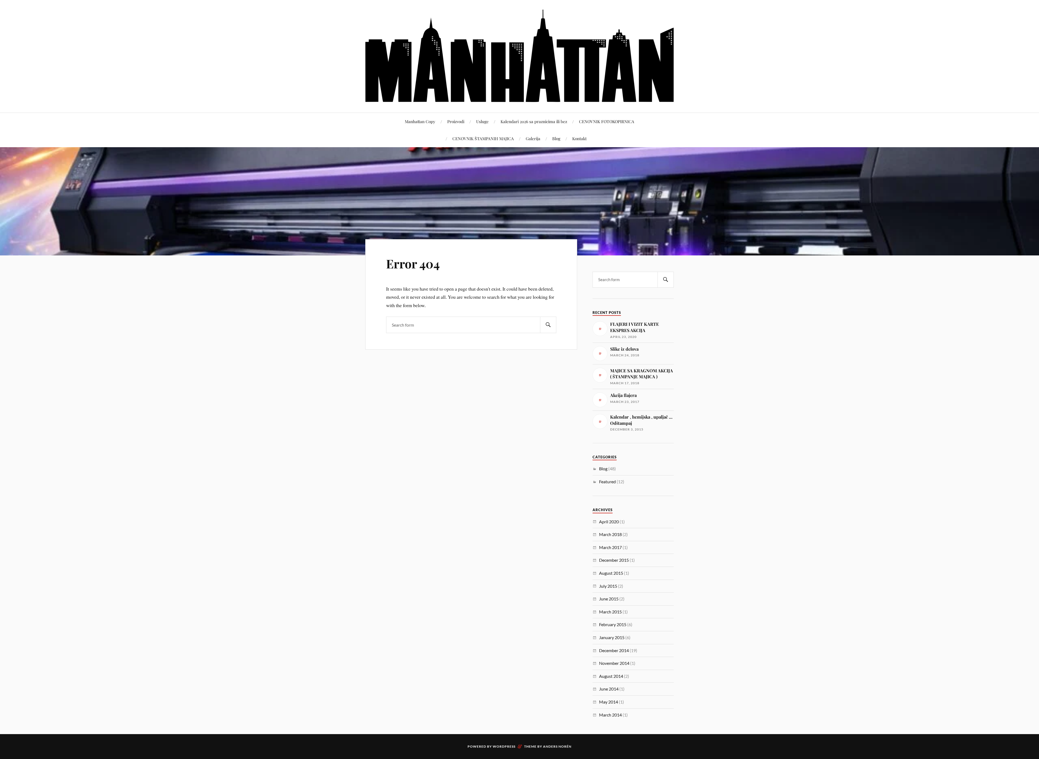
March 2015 (610, 611)
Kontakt (579, 138)
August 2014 (611, 676)
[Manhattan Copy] (519, 55)
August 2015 (611, 573)
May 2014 (608, 701)
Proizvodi (455, 121)
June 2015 (609, 598)
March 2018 (610, 534)
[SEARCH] (548, 325)
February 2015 (612, 624)
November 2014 (614, 663)
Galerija (533, 138)
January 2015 (611, 637)
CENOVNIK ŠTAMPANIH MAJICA (483, 138)
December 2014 (614, 650)
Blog (556, 138)
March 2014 (610, 714)
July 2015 (608, 586)
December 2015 (614, 560)
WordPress (504, 746)
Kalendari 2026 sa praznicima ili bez (534, 121)
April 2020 (609, 521)
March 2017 (610, 547)
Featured (607, 481)
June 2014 (609, 688)
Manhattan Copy (420, 121)
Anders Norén (557, 746)
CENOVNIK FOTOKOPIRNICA (606, 121)
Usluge (482, 121)
